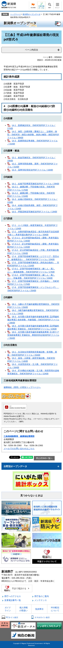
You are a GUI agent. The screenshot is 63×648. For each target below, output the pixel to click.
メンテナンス (40, 600)
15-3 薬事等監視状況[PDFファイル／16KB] (32, 170)
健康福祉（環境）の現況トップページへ (22, 387)
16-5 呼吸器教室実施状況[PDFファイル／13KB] (34, 211)
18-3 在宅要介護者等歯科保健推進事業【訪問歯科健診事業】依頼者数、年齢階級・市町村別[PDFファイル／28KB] (33, 319)
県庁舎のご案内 (41, 596)
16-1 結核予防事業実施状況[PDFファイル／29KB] (35, 183)
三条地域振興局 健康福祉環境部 (19, 436)
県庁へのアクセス (12, 596)
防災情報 (33, 5)
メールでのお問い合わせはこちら (19, 448)
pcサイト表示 (12, 617)
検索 (49, 5)
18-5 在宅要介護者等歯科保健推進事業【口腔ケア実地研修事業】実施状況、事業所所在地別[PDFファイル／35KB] (33, 335)
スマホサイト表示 (42, 617)
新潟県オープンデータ (31, 14)
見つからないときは (31, 495)
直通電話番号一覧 (12, 600)
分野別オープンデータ (15, 466)
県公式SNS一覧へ (44, 458)
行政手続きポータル (41, 5)
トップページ (15, 14)
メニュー (57, 5)
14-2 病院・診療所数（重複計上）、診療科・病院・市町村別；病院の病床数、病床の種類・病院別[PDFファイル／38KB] (33, 134)
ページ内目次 (31, 50)
